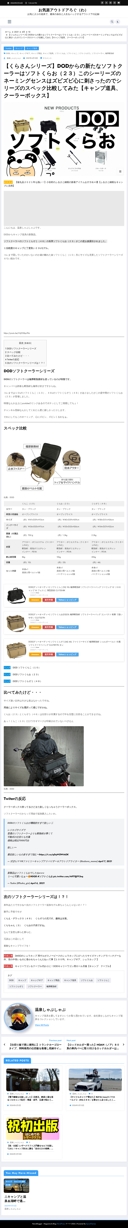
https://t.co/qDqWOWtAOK (53, 854)
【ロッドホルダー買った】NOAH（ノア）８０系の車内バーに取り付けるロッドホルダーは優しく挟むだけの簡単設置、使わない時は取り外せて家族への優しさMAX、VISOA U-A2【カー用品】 (93, 1046)
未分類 (8, 1185)
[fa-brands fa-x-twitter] (106, 2)
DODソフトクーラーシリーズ (20, 348)
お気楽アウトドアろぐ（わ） (63, 10)
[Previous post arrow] (4, 1045)
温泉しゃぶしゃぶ (14, 58)
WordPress (61, 1223)
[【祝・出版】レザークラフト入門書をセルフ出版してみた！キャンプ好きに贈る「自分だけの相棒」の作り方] (32, 1128)
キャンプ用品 (36, 53)
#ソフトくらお (45, 876)
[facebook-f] (102, 2)
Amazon (35, 599)
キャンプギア (25, 53)
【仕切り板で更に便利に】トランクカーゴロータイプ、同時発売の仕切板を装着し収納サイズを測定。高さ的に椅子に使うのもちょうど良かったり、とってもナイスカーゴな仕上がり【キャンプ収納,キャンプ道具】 (35, 1046)
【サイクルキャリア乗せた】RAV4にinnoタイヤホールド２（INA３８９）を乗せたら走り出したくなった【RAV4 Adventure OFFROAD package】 (93, 1098)
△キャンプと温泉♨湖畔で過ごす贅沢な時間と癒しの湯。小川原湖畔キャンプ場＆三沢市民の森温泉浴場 (15, 1199)
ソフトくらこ (71, 53)
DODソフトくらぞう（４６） (27, 681)
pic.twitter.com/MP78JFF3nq (68, 876)
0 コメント (47, 58)
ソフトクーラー (98, 53)
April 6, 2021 (37, 883)
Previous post (55, 1040)
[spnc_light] (117, 21)
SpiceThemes (91, 1223)
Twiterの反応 (12, 359)
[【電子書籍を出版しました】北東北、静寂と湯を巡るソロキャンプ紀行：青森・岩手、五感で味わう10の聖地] (32, 1079)
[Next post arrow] (123, 1045)
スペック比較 (12, 352)
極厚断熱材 (109, 53)
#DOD (33, 876)
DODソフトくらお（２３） (26, 674)
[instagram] (114, 2)
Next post (71, 1040)
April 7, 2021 (105, 861)
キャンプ (19, 48)
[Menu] (9, 22)
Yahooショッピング (67, 599)
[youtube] (118, 2)
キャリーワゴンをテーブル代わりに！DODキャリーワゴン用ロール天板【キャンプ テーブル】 (63, 966)
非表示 (28, 343)
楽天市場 (49, 599)
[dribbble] (110, 2)
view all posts (42, 1025)
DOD (8, 53)
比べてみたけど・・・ (17, 355)
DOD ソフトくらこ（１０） (27, 667)
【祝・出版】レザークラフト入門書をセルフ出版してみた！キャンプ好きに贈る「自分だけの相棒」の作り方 (30, 1147)
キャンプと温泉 (19, 1181)
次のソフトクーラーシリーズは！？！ (25, 363)
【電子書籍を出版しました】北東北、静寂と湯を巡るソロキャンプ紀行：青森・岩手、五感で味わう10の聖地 (30, 1098)
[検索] (112, 22)
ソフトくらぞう (84, 53)
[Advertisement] (64, 208)
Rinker (37, 593)
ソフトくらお (60, 53)
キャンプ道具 (32, 48)
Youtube (8, 48)
